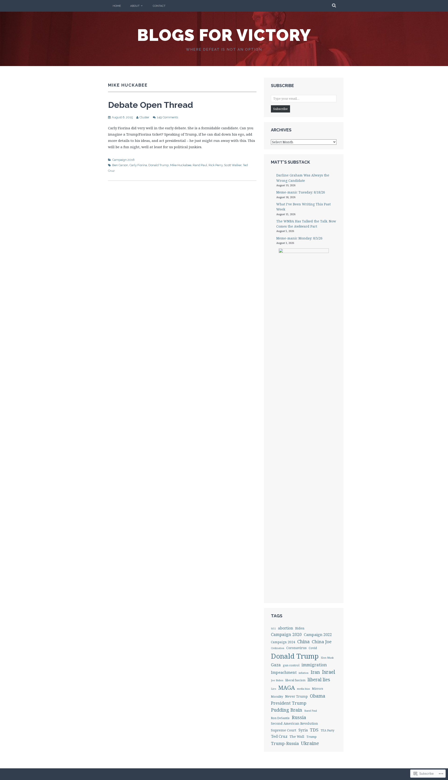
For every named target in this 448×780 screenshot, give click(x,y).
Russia (299, 717)
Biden (299, 628)
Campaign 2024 (283, 642)
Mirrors (317, 689)
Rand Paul (200, 165)
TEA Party (327, 730)
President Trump (288, 703)
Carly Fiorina (138, 165)
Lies (273, 688)
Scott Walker (233, 165)
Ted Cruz (279, 736)
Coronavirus (296, 648)
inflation (303, 673)
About (135, 5)
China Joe (322, 641)
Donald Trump (158, 165)
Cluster (144, 117)
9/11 (273, 628)
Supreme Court (283, 730)
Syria (303, 730)
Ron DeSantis (280, 718)
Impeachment (284, 672)
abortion (285, 628)
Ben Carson (120, 165)
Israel (328, 672)
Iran (315, 672)
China (303, 641)
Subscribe (280, 109)
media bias (303, 688)
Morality (277, 696)
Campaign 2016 (123, 160)
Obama (317, 696)
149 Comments (167, 117)
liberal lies (319, 679)
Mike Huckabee (180, 165)
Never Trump (296, 696)
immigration (314, 665)
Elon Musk (327, 657)
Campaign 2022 (318, 634)
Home (117, 5)
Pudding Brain (286, 710)
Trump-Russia (285, 743)
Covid (313, 648)
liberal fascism (295, 680)
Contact (159, 5)
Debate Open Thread (150, 105)
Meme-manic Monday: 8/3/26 (299, 238)
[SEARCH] (334, 6)
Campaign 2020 (286, 634)
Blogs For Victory (224, 35)
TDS (314, 730)
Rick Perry (216, 165)
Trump (311, 736)
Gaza (276, 665)
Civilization (277, 648)
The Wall (297, 736)
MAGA (286, 687)
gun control (291, 665)
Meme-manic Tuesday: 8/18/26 (300, 192)
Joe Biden (277, 680)
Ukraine (310, 743)
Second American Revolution (294, 723)
